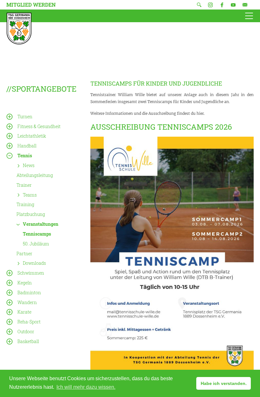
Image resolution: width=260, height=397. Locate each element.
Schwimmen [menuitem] (30, 273)
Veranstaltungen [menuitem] (40, 224)
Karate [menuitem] (24, 312)
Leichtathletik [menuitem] (31, 136)
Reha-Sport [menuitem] (29, 322)
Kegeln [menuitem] (24, 283)
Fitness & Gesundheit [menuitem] (39, 126)
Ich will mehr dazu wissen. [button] (85, 387)
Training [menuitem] (25, 204)
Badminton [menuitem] (29, 293)
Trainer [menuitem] (24, 185)
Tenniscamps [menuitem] (37, 234)
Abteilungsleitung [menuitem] (34, 175)
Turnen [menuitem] (24, 117)
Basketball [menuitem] (28, 341)
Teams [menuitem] (30, 195)
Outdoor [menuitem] (25, 332)
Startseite (19, 28)
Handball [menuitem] (26, 146)
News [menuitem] (29, 165)
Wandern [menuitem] (27, 302)
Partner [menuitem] (24, 253)
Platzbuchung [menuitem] (30, 214)
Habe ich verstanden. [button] (224, 383)
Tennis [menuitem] (24, 156)
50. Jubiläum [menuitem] (36, 244)
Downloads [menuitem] (34, 263)
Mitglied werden (31, 4)
